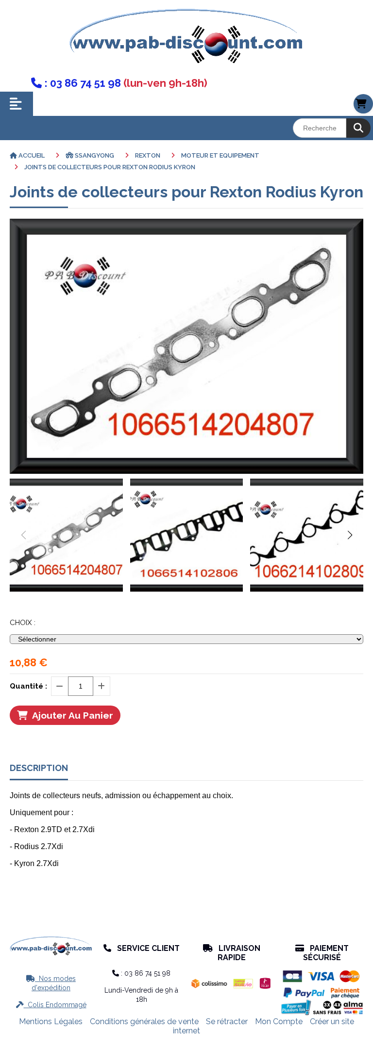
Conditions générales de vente (144, 1021)
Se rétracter (227, 1021)
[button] (349, 535)
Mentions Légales (51, 1021)
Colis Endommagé (51, 1005)
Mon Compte (279, 1021)
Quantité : (28, 686)
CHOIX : (22, 622)
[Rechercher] (358, 128)
